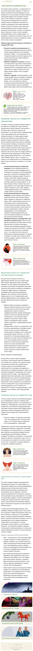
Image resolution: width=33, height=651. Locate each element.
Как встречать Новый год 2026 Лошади (12, 623)
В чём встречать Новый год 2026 (10, 638)
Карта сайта (16, 649)
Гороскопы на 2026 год (10, 594)
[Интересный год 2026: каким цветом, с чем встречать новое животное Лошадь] (7, 3)
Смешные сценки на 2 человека (10, 608)
